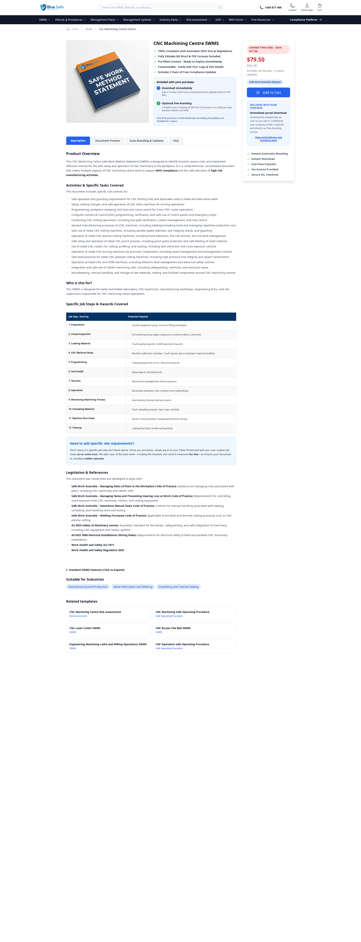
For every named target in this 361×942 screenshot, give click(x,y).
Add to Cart (272, 92)
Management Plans (103, 19)
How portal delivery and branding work (268, 139)
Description (78, 140)
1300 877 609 (273, 7)
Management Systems (137, 19)
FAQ (176, 140)
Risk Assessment (196, 19)
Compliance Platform (303, 19)
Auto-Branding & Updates (146, 140)
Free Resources (261, 19)
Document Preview (107, 140)
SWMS (43, 19)
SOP (218, 19)
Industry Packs (169, 19)
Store (89, 29)
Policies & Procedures (68, 19)
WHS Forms (236, 19)
